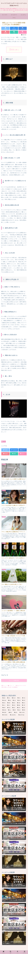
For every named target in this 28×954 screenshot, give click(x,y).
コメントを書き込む (14, 680)
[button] (25, 449)
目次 (13, 50)
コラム (4, 441)
